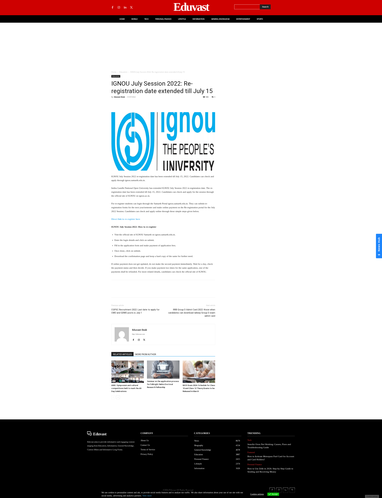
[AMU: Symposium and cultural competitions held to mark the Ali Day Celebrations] (127, 371)
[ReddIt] (149, 104)
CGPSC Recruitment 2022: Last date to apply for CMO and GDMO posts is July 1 (135, 311)
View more (147, 496)
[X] (131, 7)
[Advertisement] (191, 45)
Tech (249, 440)
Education (123, 72)
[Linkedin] (125, 7)
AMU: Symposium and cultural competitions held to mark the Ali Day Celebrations (126, 388)
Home (113, 72)
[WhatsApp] (135, 104)
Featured (251, 452)
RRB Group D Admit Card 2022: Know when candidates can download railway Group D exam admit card (191, 312)
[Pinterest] (128, 104)
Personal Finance (254, 464)
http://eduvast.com (138, 334)
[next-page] (118, 397)
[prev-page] (113, 397)
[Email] (155, 104)
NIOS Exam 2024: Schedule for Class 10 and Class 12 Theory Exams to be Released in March (199, 388)
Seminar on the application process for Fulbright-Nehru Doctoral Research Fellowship (163, 384)
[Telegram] (162, 104)
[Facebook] (112, 7)
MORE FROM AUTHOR (145, 354)
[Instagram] (118, 7)
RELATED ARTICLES (122, 354)
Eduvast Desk (119, 97)
